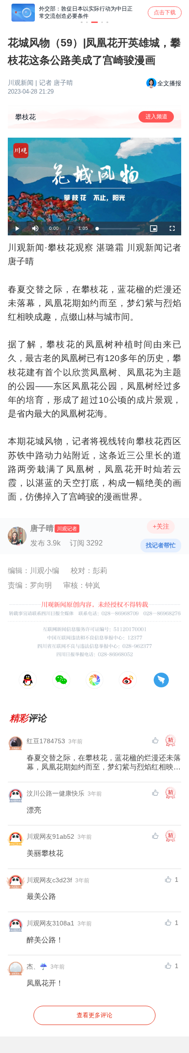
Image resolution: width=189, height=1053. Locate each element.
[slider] (118, 228)
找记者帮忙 (161, 545)
